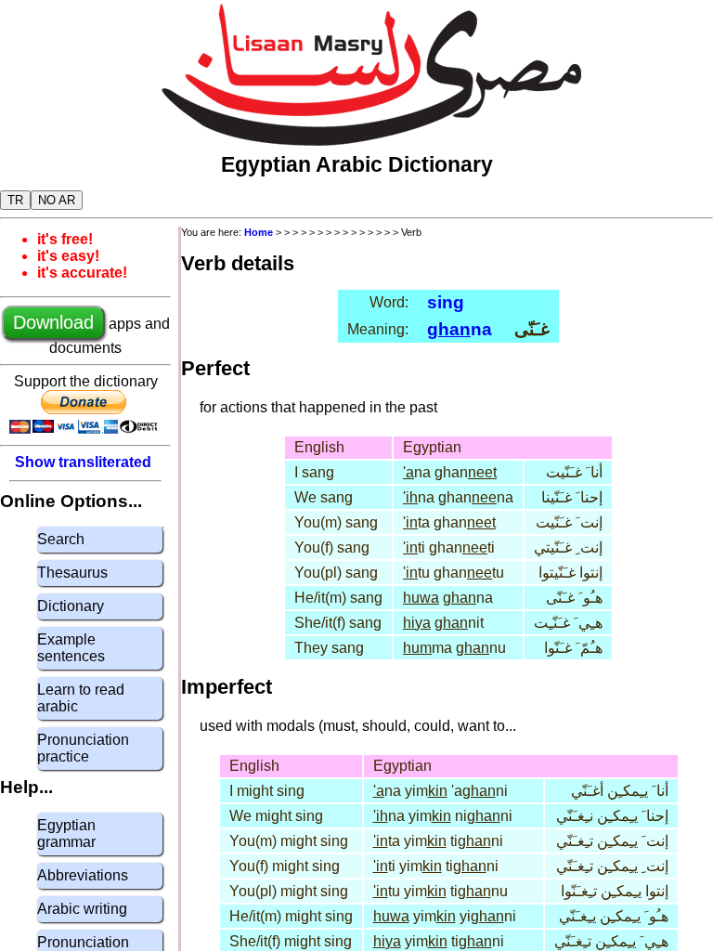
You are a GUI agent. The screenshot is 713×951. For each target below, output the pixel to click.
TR (15, 200)
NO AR (56, 200)
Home (258, 232)
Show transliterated (83, 462)
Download (53, 322)
